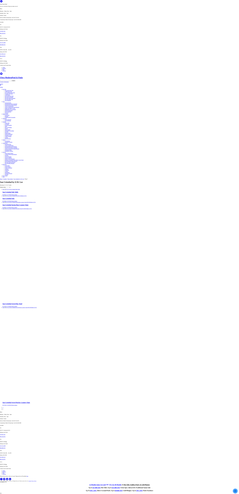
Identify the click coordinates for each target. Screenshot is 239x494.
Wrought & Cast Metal (9, 130)
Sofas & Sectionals (8, 134)
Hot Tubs (4, 89)
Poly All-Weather (8, 127)
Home (1, 179)
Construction (5, 143)
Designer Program (8, 173)
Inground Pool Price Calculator (11, 103)
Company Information (4, 81)
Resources (4, 164)
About (3, 67)
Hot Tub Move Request (9, 163)
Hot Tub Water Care (9, 99)
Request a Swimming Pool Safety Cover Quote (14, 160)
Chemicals (4, 118)
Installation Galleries (9, 151)
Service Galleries (8, 157)
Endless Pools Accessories (10, 117)
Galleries (6, 169)
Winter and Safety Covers (10, 108)
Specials (4, 70)
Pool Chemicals (8, 111)
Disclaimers (7, 172)
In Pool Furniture (8, 125)
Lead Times (7, 165)
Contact (1, 83)
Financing (7, 170)
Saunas (3, 139)
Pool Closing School (9, 153)
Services (6, 112)
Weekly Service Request (10, 158)
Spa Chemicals (8, 100)
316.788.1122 (2, 54)
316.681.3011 (2, 31)
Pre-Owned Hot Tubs (9, 96)
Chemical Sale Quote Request (11, 154)
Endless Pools (5, 114)
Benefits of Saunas (8, 142)
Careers (6, 171)
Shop (3, 176)
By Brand (7, 124)
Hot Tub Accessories (9, 97)
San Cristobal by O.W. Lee (19, 179)
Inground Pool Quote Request (11, 105)
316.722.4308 (2, 42)
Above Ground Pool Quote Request (12, 107)
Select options (14, 194)
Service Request (8, 156)
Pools (3, 101)
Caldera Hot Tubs (8, 91)
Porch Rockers (8, 138)
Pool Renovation (8, 149)
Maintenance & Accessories (10, 109)
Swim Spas (7, 115)
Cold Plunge (7, 94)
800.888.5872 (2, 44)
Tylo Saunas (7, 140)
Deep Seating (7, 129)
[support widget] (235, 491)
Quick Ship (7, 123)
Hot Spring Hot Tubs (9, 90)
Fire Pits (6, 132)
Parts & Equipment (8, 110)
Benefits (6, 116)
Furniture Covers (8, 135)
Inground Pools (8, 102)
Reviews (4, 68)
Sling (6, 126)
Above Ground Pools (9, 106)
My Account (4, 175)
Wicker (6, 128)
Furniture (4, 121)
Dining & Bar (7, 133)
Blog (3, 69)
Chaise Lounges (8, 136)
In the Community (8, 167)
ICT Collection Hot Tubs (10, 92)
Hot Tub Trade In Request (10, 98)
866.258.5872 (2, 33)
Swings (6, 137)
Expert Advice (8, 166)
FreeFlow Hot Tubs (9, 93)
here (27, 476)
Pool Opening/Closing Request (11, 161)
